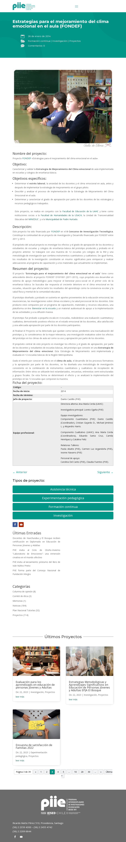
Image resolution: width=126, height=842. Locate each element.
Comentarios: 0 (36, 45)
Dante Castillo (68, 399)
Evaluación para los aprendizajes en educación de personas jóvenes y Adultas (35, 684)
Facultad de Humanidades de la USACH (61, 215)
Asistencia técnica (63, 489)
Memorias (18, 600)
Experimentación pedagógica (63, 498)
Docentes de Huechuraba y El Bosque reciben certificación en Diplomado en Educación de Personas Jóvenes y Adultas (36, 542)
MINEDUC (33, 219)
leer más (20, 696)
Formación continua (39, 41)
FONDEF (26, 158)
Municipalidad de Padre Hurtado (61, 219)
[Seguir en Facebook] (15, 524)
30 (89, 771)
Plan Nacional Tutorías (24, 610)
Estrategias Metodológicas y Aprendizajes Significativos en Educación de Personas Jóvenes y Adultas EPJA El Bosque (89, 686)
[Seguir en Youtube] (21, 524)
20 (82, 771)
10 (75, 771)
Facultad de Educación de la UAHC (80, 211)
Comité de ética (20, 596)
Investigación (59, 41)
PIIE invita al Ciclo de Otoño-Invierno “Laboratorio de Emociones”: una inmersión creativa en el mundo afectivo (36, 554)
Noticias (17, 605)
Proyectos (75, 41)
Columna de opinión (23, 591)
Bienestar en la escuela (44, 308)
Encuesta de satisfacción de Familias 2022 (34, 746)
